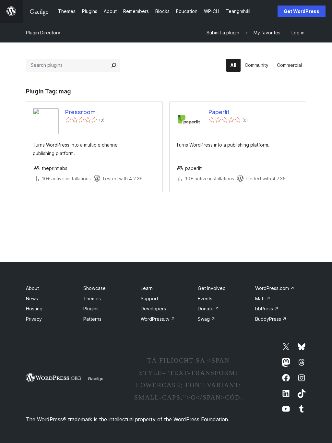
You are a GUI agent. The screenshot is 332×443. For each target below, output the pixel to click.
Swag (206, 319)
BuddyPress (271, 319)
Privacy (34, 319)
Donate (208, 308)
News (32, 298)
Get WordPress (301, 11)
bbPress (267, 308)
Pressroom (80, 112)
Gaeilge (95, 378)
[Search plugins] (113, 65)
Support (149, 298)
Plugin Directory (43, 32)
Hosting (34, 308)
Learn (147, 288)
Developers (153, 308)
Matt (262, 298)
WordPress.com (274, 288)
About (32, 288)
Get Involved (212, 288)
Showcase (94, 288)
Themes (92, 298)
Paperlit (219, 112)
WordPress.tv (158, 319)
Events (205, 298)
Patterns (92, 319)
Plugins (91, 308)
